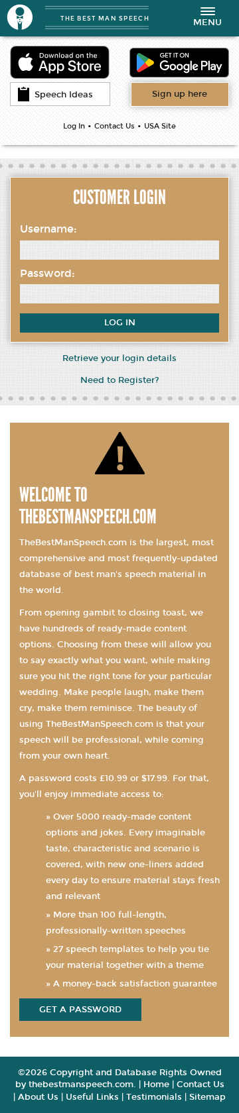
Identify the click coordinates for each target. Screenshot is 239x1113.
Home (156, 1084)
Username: (48, 229)
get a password (80, 1009)
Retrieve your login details (119, 358)
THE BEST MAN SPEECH (104, 18)
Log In (74, 126)
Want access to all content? (179, 94)
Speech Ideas (64, 94)
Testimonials (154, 1097)
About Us (38, 1097)
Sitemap (207, 1097)
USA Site (160, 126)
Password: (47, 273)
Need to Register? (119, 380)
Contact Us (114, 126)
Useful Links (92, 1097)
